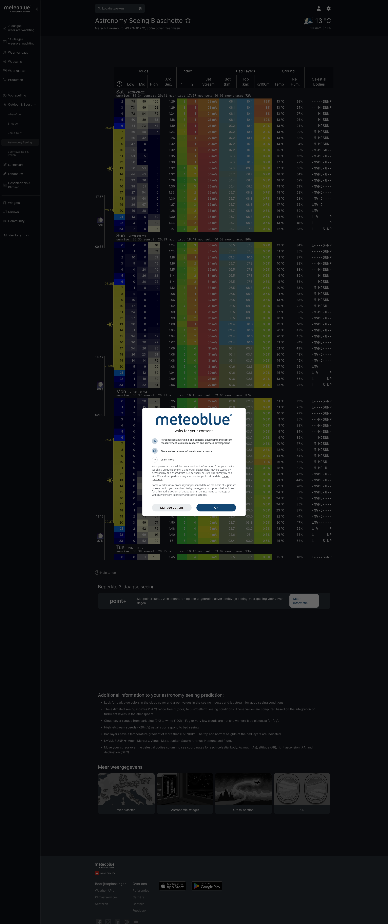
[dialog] (194, 462)
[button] (194, 460)
